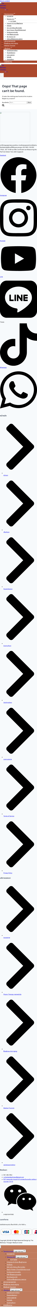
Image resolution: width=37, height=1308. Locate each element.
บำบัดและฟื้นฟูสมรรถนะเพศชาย (14, 39)
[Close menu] (0, 1246)
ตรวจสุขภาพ (10, 16)
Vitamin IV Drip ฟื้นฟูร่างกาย (15, 24)
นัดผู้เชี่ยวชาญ (8, 62)
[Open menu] (2, 75)
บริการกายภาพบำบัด (9, 41)
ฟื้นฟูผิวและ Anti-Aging (11, 43)
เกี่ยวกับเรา (6, 1290)
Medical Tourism (9, 46)
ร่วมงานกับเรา (10, 59)
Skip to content (5, 1)
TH (7, 10)
